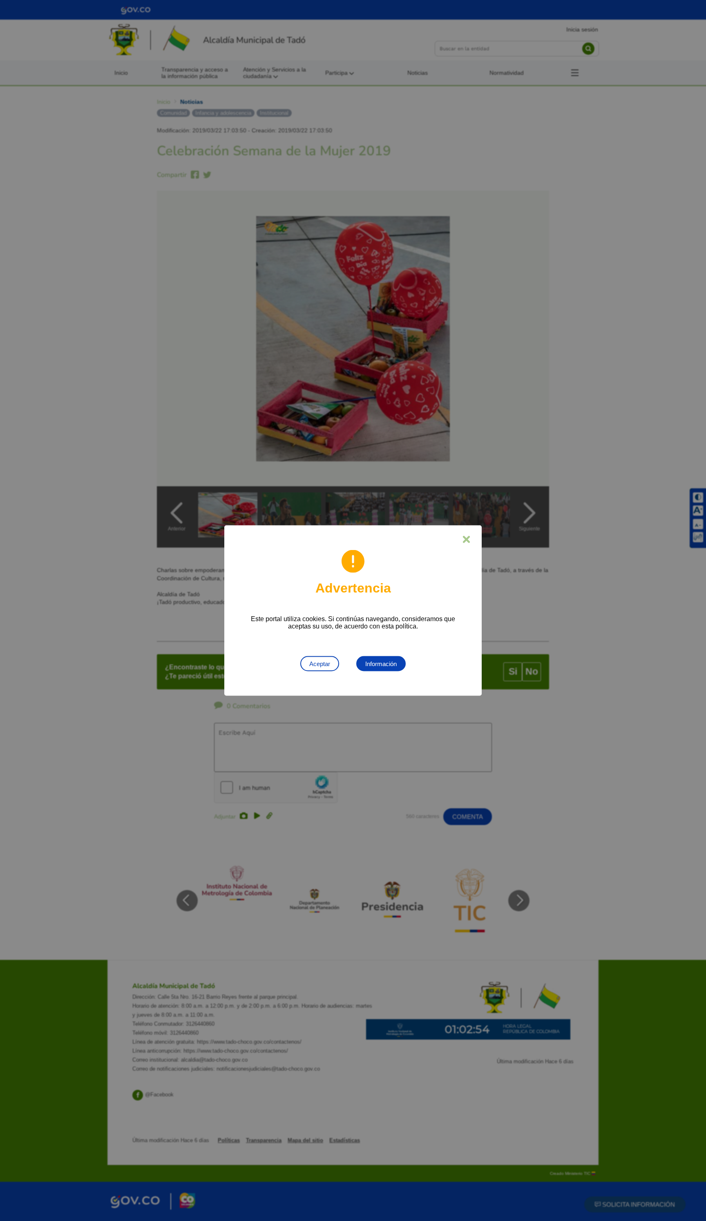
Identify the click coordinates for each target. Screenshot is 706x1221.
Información (381, 663)
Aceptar (319, 663)
